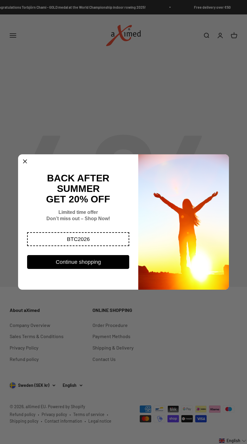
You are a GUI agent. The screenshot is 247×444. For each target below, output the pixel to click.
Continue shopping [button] (78, 262)
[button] (78, 239)
